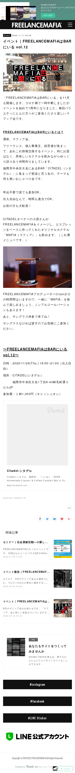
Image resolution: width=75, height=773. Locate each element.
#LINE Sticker (37, 718)
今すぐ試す (48, 15)
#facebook (37, 701)
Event (7, 35)
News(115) (20, 498)
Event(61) (8, 498)
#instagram (37, 684)
